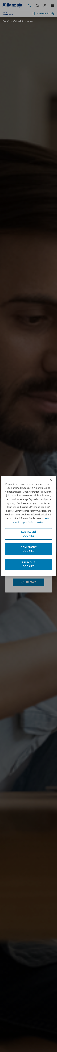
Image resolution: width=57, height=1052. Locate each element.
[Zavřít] (51, 480)
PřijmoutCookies (28, 564)
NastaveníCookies (28, 533)
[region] (28, 526)
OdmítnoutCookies (28, 549)
